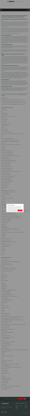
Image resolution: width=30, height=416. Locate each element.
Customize (10, 210)
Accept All (20, 210)
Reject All (15, 210)
